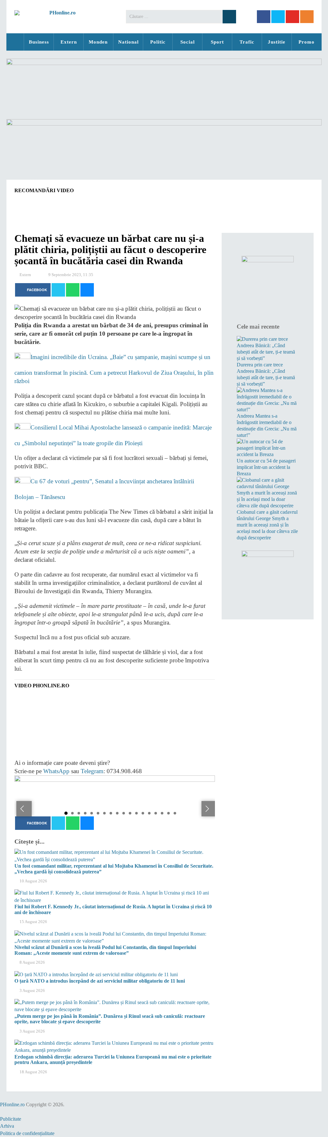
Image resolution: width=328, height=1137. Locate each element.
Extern (69, 42)
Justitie (276, 42)
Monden (98, 42)
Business (39, 42)
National (128, 42)
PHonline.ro (15, 42)
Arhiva (7, 1126)
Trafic (247, 42)
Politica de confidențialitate (27, 1133)
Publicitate (10, 1119)
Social (187, 42)
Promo (307, 42)
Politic (158, 42)
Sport (217, 42)
